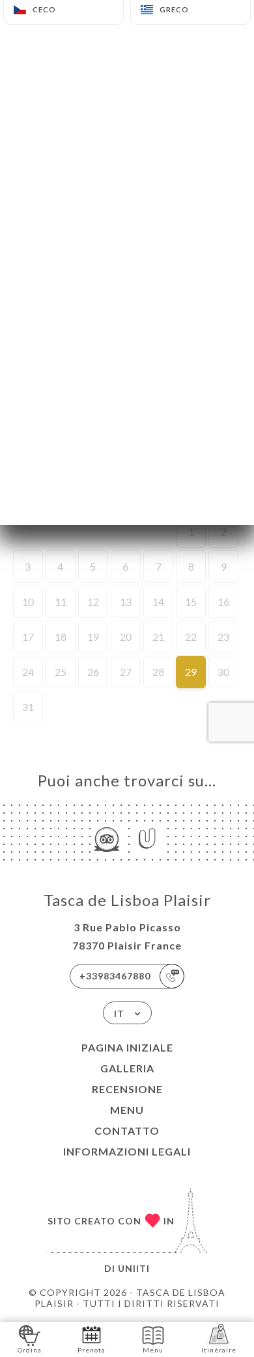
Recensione (127, 1089)
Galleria (127, 1068)
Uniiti (134, 1268)
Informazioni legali (127, 1151)
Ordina (30, 1350)
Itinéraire (218, 1350)
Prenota (92, 1350)
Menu (127, 1110)
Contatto (127, 1130)
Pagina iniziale (127, 1047)
